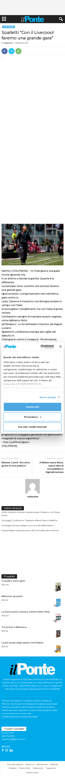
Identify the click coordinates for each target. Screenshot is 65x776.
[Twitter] (11, 51)
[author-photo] (32, 486)
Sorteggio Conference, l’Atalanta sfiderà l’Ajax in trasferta (29, 520)
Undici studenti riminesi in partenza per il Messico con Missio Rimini (31, 514)
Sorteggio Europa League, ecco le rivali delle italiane (27, 525)
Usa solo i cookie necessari (32, 427)
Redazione (30, 764)
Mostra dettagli (48, 397)
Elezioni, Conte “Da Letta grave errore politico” (16, 464)
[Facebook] (5, 51)
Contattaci (13, 768)
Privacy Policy (24, 768)
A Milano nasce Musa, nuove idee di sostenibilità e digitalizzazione (51, 467)
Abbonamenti (42, 764)
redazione (8, 43)
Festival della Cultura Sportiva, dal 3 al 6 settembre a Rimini (30, 530)
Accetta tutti (32, 407)
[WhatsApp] (18, 51)
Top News (8, 27)
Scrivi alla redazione (15, 764)
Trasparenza (51, 768)
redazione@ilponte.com (14, 739)
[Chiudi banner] (60, 346)
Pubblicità (54, 764)
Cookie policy (37, 768)
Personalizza (31, 416)
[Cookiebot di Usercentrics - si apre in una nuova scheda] (41, 346)
